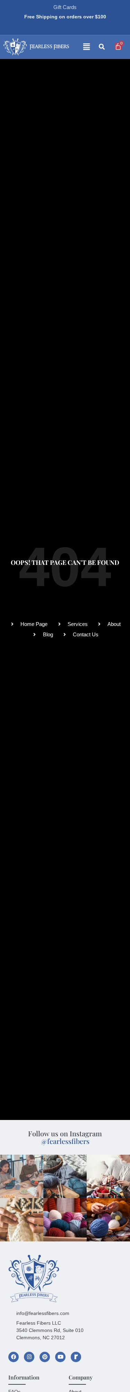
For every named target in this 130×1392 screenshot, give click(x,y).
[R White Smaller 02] (76, 1357)
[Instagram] (29, 1357)
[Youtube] (60, 1357)
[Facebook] (13, 1357)
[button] (81, 47)
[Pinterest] (45, 1357)
